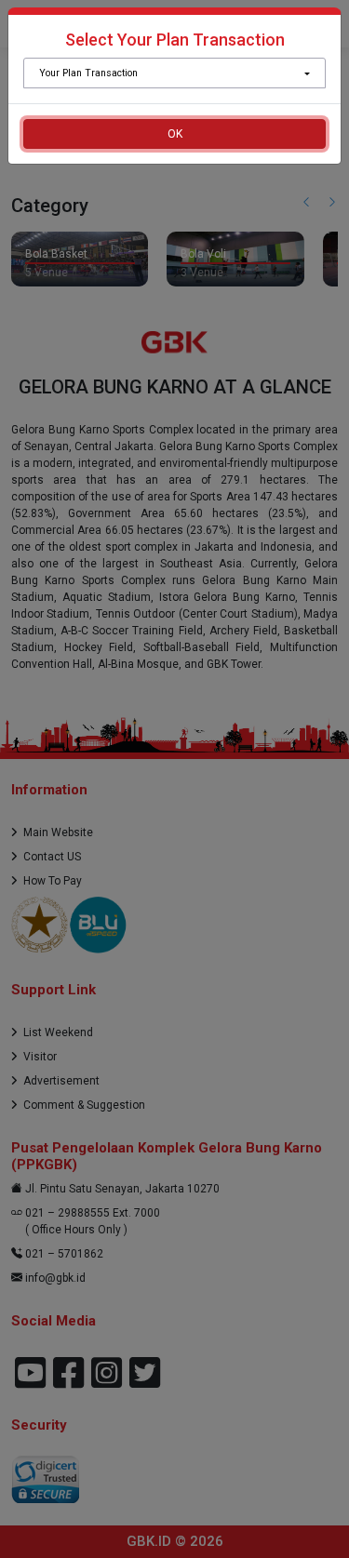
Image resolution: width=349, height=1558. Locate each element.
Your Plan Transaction (88, 73)
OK (175, 133)
